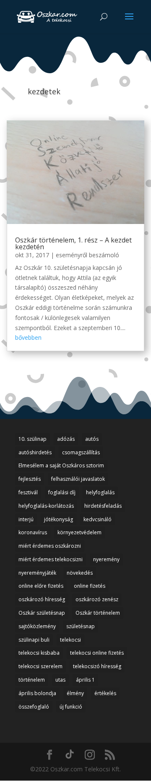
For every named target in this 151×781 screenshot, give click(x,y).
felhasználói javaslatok (78, 478)
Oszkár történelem (98, 612)
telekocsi (70, 639)
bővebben (28, 337)
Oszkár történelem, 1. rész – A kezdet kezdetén (73, 243)
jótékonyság (58, 519)
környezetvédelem (79, 532)
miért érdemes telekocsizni (50, 559)
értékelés (105, 693)
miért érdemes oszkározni (49, 545)
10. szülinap (32, 438)
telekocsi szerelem (40, 666)
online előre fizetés (40, 585)
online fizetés (89, 585)
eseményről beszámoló (87, 255)
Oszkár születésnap (41, 612)
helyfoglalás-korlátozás (46, 505)
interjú (26, 519)
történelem (31, 679)
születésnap (80, 626)
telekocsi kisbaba (39, 652)
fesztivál (28, 492)
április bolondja (37, 693)
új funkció (71, 706)
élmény (75, 693)
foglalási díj (62, 492)
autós (92, 438)
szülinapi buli (33, 639)
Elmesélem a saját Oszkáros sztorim (61, 465)
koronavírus (32, 532)
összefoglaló (33, 706)
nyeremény (106, 559)
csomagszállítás (81, 452)
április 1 (85, 679)
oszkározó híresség (41, 599)
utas (60, 679)
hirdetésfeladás (103, 505)
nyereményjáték (37, 572)
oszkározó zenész (97, 599)
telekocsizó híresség (97, 666)
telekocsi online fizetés (97, 652)
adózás (66, 438)
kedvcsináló (97, 519)
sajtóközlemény (37, 626)
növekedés (80, 572)
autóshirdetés (35, 452)
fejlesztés (29, 478)
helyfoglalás (100, 492)
